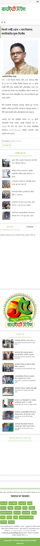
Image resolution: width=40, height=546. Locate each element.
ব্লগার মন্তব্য (10, 227)
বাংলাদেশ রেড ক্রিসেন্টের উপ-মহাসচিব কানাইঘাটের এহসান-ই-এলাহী (25, 401)
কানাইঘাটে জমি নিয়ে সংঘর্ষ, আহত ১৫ (25, 340)
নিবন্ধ (15, 517)
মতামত (29, 503)
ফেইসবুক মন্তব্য (30, 227)
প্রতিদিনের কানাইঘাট (15, 141)
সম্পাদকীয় (3, 522)
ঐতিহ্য (3, 517)
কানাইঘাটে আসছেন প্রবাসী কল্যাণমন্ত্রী (25, 388)
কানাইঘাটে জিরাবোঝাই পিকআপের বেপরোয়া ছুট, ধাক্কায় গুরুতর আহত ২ (25, 425)
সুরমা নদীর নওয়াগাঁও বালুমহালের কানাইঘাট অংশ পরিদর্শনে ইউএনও (24, 161)
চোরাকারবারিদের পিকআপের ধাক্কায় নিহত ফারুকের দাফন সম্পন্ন (24, 377)
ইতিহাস (9, 517)
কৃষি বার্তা (3, 508)
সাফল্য (25, 508)
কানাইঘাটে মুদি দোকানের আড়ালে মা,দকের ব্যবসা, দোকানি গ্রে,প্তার (24, 353)
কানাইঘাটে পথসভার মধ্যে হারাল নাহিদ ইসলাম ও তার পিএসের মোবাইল (23, 203)
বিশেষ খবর (4, 503)
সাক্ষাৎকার (11, 522)
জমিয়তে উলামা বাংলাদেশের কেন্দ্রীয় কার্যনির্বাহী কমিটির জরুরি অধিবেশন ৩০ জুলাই (23, 173)
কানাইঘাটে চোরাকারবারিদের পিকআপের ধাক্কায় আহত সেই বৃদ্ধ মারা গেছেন (23, 214)
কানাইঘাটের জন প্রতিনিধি (26, 517)
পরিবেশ (34, 513)
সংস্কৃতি (10, 508)
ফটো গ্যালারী (26, 513)
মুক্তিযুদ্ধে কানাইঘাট (6, 513)
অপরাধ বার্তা (22, 503)
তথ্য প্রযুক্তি (12, 503)
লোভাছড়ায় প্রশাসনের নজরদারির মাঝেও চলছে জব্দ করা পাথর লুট (24, 182)
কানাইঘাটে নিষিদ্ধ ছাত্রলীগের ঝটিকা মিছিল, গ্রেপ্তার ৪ (23, 193)
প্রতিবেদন (17, 508)
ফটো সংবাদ (17, 513)
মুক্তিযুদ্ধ (31, 508)
